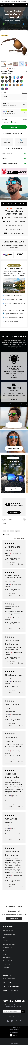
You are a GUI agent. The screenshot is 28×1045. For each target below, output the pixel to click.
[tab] (8, 255)
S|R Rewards (7, 957)
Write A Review (14, 512)
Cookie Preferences (7, 1040)
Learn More (14, 377)
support (17, 531)
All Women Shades (9, 934)
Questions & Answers (14, 907)
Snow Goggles (9, 979)
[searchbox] (13, 519)
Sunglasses (8, 926)
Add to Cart (14, 127)
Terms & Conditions (14, 1043)
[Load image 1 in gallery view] (14, 46)
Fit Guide (25, 119)
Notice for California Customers (19, 1040)
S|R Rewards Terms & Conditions (6, 1041)
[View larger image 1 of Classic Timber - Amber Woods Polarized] (3, 63)
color (11, 531)
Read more (19, 872)
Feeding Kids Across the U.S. (9, 163)
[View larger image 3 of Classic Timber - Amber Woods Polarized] (15, 63)
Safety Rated (8, 983)
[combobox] (19, 538)
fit (7, 531)
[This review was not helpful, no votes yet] (21, 564)
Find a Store (6, 964)
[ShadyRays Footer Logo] (14, 1017)
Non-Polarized (7, 947)
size (4, 531)
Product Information (7, 153)
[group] (14, 133)
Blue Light (7, 975)
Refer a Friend (7, 961)
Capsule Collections (9, 944)
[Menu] (1, 5)
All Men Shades (8, 931)
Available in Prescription (15, 149)
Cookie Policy (24, 1041)
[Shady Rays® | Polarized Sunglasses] (14, 4)
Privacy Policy (17, 1041)
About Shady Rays (10, 990)
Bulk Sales (6, 968)
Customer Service (10, 994)
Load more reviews (14, 896)
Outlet (5, 954)
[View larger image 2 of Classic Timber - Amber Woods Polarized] (9, 63)
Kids (4, 937)
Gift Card (5, 951)
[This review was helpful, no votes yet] (18, 564)
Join (23, 1011)
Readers (5, 941)
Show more (5, 535)
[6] (21, 63)
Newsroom (6, 971)
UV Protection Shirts (12, 986)
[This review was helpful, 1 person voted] (18, 762)
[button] (14, 918)
